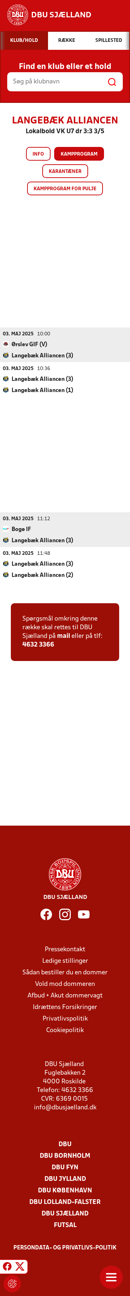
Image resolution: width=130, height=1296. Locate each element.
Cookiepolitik (65, 1030)
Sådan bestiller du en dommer (65, 973)
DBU (65, 1144)
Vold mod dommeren (65, 984)
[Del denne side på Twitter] (20, 1268)
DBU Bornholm (65, 1156)
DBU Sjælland (65, 1214)
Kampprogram (79, 154)
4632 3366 (38, 645)
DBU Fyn (65, 1168)
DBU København (65, 1191)
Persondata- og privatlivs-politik (65, 1248)
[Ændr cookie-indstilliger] (12, 1283)
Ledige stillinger (65, 961)
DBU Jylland (65, 1179)
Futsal (65, 1225)
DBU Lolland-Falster (65, 1202)
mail (63, 636)
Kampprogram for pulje (65, 189)
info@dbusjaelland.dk (65, 1108)
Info (38, 154)
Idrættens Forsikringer (65, 1007)
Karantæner (65, 171)
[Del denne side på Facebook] (7, 1268)
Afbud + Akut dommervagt (65, 996)
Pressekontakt (65, 950)
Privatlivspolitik (65, 1019)
